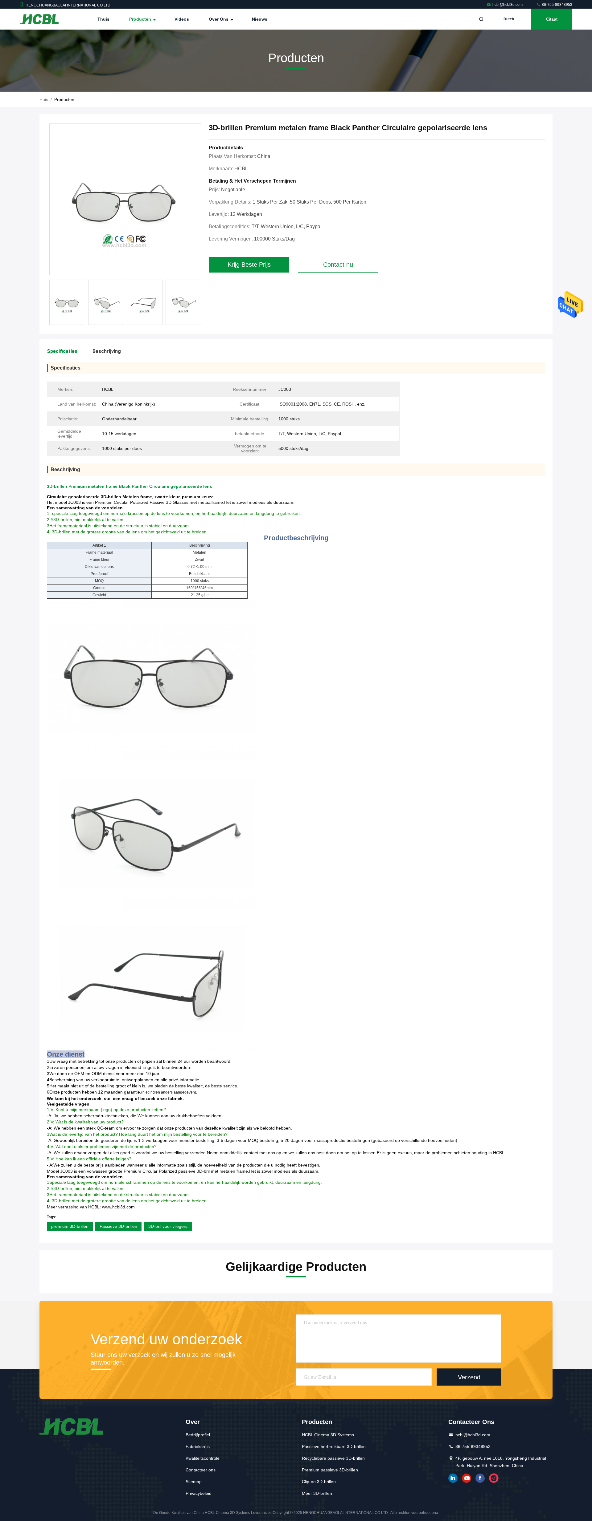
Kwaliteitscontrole (203, 1458)
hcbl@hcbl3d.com (508, 4)
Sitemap (194, 1481)
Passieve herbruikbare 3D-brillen (334, 1446)
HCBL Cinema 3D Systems (328, 1434)
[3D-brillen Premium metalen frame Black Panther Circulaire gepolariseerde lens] (125, 200)
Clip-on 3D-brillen (319, 1481)
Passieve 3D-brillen (118, 1226)
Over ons (219, 19)
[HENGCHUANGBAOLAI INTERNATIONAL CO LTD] (39, 19)
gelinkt (453, 1478)
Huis (43, 99)
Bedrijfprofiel (198, 1434)
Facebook (480, 1478)
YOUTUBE (466, 1478)
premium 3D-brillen (69, 1226)
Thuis (103, 19)
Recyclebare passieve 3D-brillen (333, 1458)
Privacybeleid (199, 1493)
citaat (551, 19)
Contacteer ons (201, 1469)
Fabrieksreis (198, 1446)
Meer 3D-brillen (317, 1493)
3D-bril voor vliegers (167, 1226)
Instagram (493, 1478)
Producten (140, 19)
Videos (182, 19)
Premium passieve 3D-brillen (330, 1469)
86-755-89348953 (556, 4)
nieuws (259, 19)
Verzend (469, 1376)
